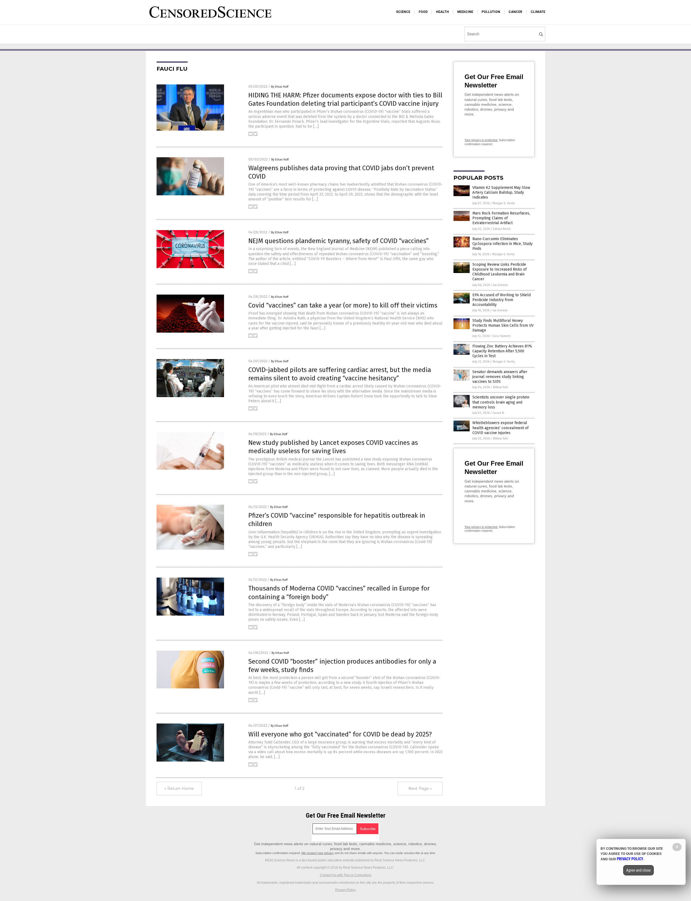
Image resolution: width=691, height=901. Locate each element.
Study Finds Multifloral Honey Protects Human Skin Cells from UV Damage (503, 325)
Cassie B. (498, 413)
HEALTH (442, 12)
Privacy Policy (345, 890)
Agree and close (638, 870)
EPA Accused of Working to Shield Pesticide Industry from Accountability (501, 300)
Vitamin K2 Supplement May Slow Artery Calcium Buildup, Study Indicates (501, 192)
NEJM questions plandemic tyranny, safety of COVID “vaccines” (338, 241)
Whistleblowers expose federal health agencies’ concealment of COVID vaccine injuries (500, 428)
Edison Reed (501, 229)
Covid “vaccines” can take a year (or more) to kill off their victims (342, 305)
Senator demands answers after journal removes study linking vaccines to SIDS (499, 377)
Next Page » (420, 788)
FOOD (423, 12)
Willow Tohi (500, 387)
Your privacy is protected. (481, 140)
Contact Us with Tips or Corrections (345, 875)
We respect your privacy (318, 853)
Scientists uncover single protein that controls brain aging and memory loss (500, 402)
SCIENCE (403, 12)
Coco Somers (501, 336)
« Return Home (179, 788)
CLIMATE (538, 12)
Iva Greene (500, 285)
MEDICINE (465, 12)
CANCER (515, 12)
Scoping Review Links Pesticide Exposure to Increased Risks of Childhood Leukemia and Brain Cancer (499, 272)
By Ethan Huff (279, 86)
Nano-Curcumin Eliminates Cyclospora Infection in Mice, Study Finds (502, 244)
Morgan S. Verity (504, 203)
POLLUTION (491, 12)
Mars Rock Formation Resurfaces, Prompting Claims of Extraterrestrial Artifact (501, 218)
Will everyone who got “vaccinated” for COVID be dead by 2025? (340, 734)
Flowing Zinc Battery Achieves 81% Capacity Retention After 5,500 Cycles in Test (502, 351)
